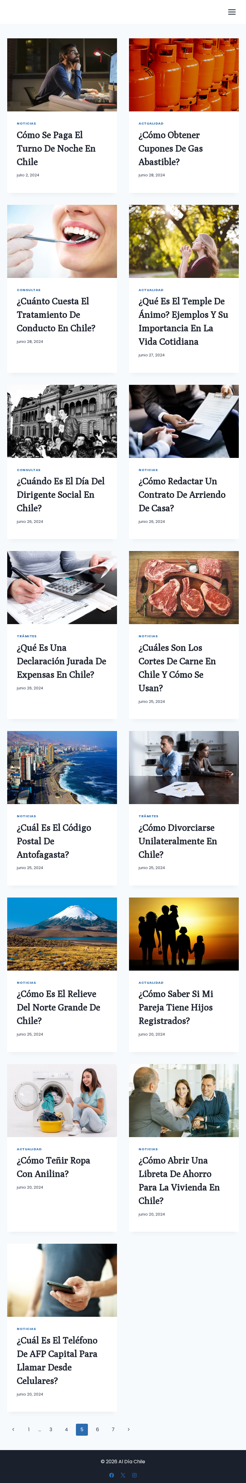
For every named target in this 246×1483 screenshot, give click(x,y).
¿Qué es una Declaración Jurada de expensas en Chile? (61, 661)
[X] (123, 1475)
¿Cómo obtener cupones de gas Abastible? (171, 148)
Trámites (27, 636)
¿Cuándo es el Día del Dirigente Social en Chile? (61, 494)
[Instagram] (134, 1475)
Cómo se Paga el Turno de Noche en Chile (56, 148)
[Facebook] (111, 1475)
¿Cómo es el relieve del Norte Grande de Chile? (58, 1007)
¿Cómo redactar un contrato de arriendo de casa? (182, 494)
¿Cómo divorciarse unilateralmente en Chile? (178, 841)
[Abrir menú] (232, 12)
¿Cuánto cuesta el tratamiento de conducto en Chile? (56, 314)
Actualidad (151, 123)
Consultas (29, 289)
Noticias (26, 123)
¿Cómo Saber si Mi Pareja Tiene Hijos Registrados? (176, 1007)
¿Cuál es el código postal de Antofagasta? (54, 841)
